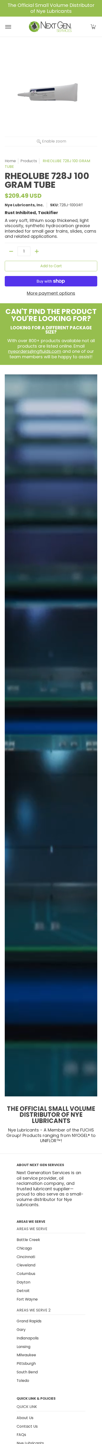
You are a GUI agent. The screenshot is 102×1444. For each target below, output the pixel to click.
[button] (93, 27)
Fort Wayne (27, 1299)
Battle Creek (28, 1239)
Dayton (23, 1282)
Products (28, 161)
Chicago (24, 1248)
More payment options (51, 293)
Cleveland (26, 1265)
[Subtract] (11, 251)
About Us (25, 1418)
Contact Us (27, 1426)
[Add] (36, 251)
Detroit (23, 1290)
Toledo (23, 1380)
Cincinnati (26, 1257)
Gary (21, 1329)
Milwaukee (26, 1355)
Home (10, 161)
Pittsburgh (26, 1363)
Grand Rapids (29, 1321)
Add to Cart (51, 266)
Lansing (23, 1346)
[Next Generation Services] (50, 26)
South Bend (27, 1372)
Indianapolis (28, 1338)
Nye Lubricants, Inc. (24, 205)
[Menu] (8, 27)
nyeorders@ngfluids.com (34, 351)
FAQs (21, 1434)
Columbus (26, 1273)
